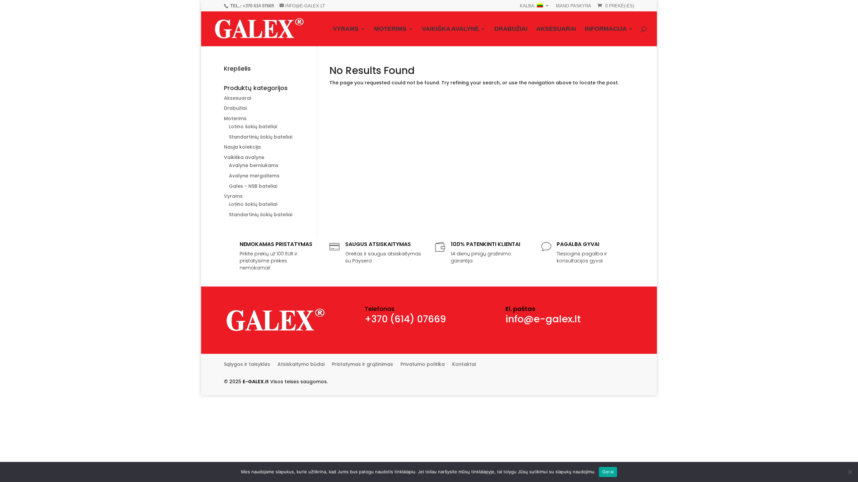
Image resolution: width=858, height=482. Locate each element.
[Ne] (849, 472)
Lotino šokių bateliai (253, 126)
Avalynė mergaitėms (254, 175)
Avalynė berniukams (254, 165)
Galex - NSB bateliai (253, 186)
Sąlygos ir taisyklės (247, 365)
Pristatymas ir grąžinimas (362, 365)
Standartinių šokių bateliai (260, 137)
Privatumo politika (423, 365)
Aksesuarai (556, 29)
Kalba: (528, 5)
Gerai (608, 471)
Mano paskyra (573, 6)
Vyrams (346, 29)
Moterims (390, 29)
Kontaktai (464, 365)
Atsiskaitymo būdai (301, 365)
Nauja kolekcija (242, 147)
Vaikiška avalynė (450, 29)
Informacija (606, 29)
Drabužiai (511, 29)
